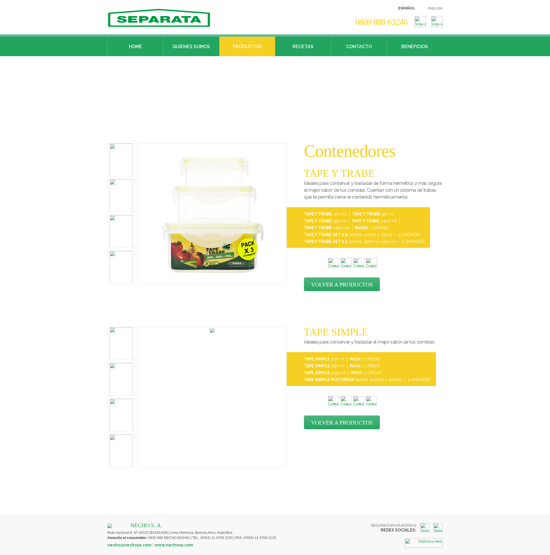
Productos (247, 46)
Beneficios (414, 46)
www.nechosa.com (174, 545)
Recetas (302, 46)
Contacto (359, 46)
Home (135, 46)
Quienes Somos (191, 46)
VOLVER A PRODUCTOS (342, 284)
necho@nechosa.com (129, 545)
